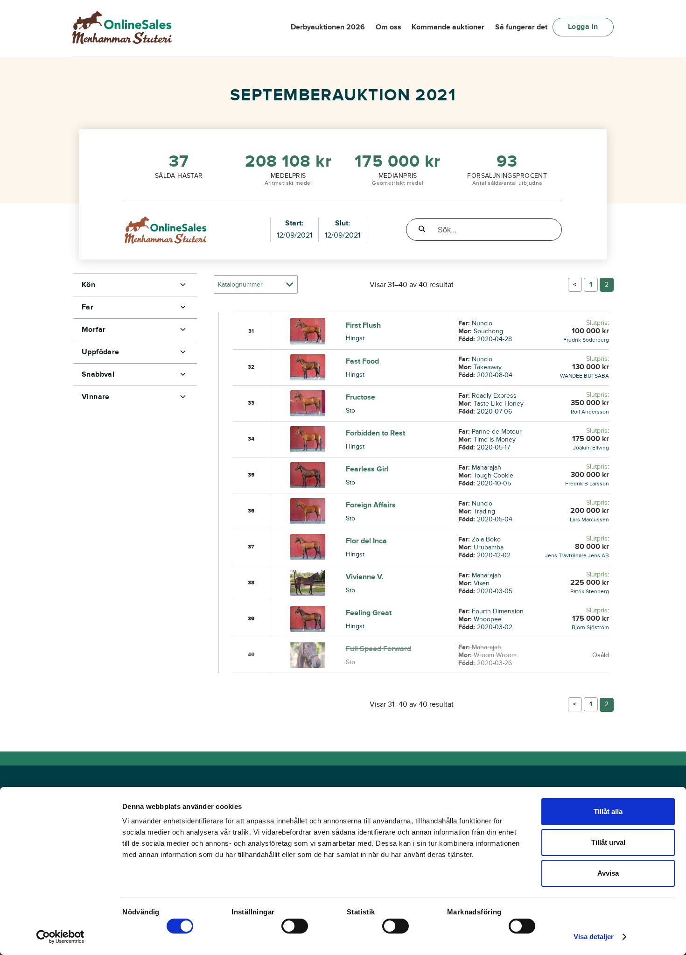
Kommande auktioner (448, 27)
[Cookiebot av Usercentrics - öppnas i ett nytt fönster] (60, 937)
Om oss (388, 27)
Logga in (583, 26)
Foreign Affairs (371, 505)
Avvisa (608, 873)
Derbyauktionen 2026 (328, 27)
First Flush (363, 325)
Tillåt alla (608, 811)
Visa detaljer (594, 937)
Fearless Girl (367, 469)
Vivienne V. (365, 577)
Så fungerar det (521, 27)
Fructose (360, 397)
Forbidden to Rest (375, 433)
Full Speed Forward (378, 648)
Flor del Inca (366, 541)
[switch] (294, 926)
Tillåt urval (608, 842)
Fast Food (362, 361)
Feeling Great (369, 613)
